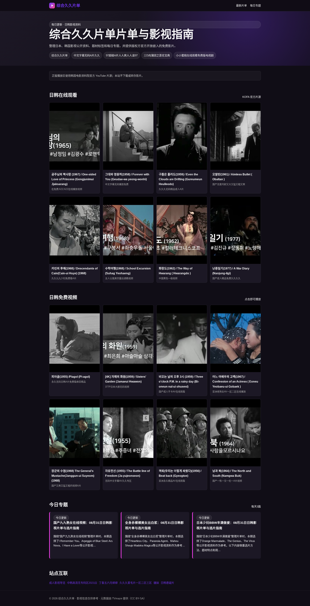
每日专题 (255, 5)
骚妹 (156, 582)
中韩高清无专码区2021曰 (82, 582)
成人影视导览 (57, 582)
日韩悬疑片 (167, 582)
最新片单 (241, 5)
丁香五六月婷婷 (108, 582)
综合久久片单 (68, 5)
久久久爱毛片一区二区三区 (135, 582)
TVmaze (117, 598)
